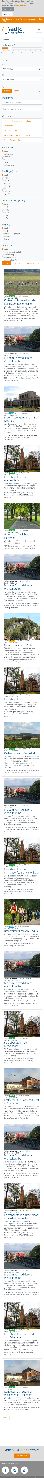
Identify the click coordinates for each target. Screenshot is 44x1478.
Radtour (6, 91)
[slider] (10, 48)
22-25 (6, 215)
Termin (16, 91)
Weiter (5, 1418)
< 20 (6, 178)
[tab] (22, 121)
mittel (6, 159)
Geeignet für (8, 126)
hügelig (7, 236)
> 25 (6, 218)
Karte (17, 263)
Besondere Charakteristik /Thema (17, 135)
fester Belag (9, 255)
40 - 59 (7, 183)
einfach (7, 157)
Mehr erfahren (20, 5)
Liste (7, 263)
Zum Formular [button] (21, 1456)
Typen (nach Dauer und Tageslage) (17, 121)
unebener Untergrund (12, 257)
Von (3, 64)
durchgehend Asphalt (12, 252)
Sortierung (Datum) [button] (31, 263)
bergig (6, 239)
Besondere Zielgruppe (12, 131)
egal (6, 151)
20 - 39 (7, 181)
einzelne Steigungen (12, 234)
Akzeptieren (8, 9)
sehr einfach (9, 154)
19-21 (6, 213)
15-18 (6, 210)
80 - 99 (7, 189)
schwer (7, 162)
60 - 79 (7, 186)
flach (6, 231)
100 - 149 (8, 191)
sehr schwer (9, 165)
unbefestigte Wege (11, 260)
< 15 (6, 207)
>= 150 (7, 194)
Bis (3, 75)
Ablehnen (7, 14)
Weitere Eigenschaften (12, 140)
